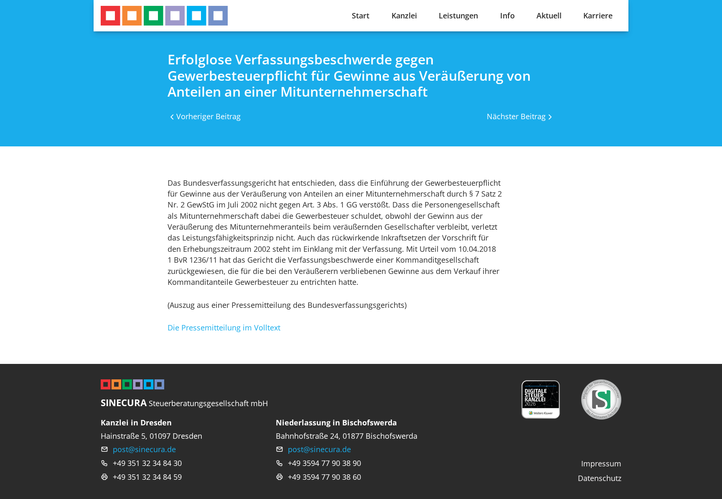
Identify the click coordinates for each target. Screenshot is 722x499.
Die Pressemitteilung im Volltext (224, 327)
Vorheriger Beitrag (208, 116)
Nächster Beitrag (516, 116)
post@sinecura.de (144, 449)
